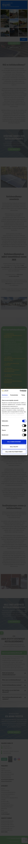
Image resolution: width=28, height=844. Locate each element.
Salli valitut (14, 446)
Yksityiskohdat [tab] (14, 395)
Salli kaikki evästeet (14, 441)
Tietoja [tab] (23, 395)
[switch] (24, 425)
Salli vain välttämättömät (14, 451)
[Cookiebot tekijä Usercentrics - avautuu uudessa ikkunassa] (20, 391)
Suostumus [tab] (5, 395)
